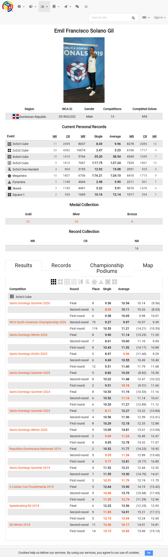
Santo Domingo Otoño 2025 (28, 354)
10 (76, 221)
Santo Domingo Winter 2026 (28, 335)
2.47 (99, 150)
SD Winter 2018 (19, 524)
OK (148, 553)
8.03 (99, 144)
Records (61, 265)
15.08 (117, 169)
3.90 (118, 182)
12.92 (98, 169)
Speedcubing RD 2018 (24, 505)
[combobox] (113, 17)
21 (28, 221)
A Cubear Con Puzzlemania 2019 (31, 486)
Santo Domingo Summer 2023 (29, 411)
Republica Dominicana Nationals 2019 (35, 448)
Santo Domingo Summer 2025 (29, 373)
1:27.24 (115, 163)
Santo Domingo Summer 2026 (29, 303)
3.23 (118, 150)
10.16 (98, 194)
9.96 (118, 144)
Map (148, 265)
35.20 (98, 156)
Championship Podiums (107, 268)
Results (23, 265)
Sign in (159, 17)
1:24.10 (115, 175)
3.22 (99, 188)
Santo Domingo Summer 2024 (29, 392)
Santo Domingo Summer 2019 (29, 467)
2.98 (99, 182)
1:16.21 (97, 175)
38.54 (117, 156)
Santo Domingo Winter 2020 (28, 430)
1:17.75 (97, 163)
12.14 (117, 194)
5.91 (118, 188)
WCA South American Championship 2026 (37, 322)
